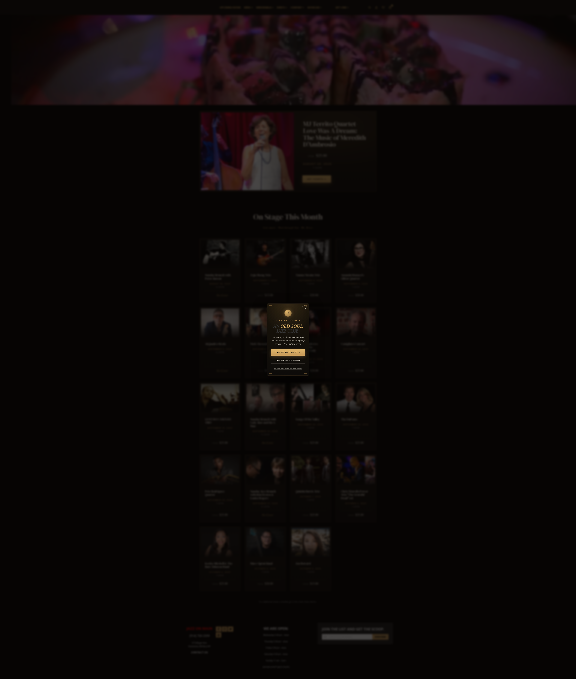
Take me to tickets (286, 352)
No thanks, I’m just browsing (288, 368)
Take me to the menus (288, 360)
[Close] (304, 307)
